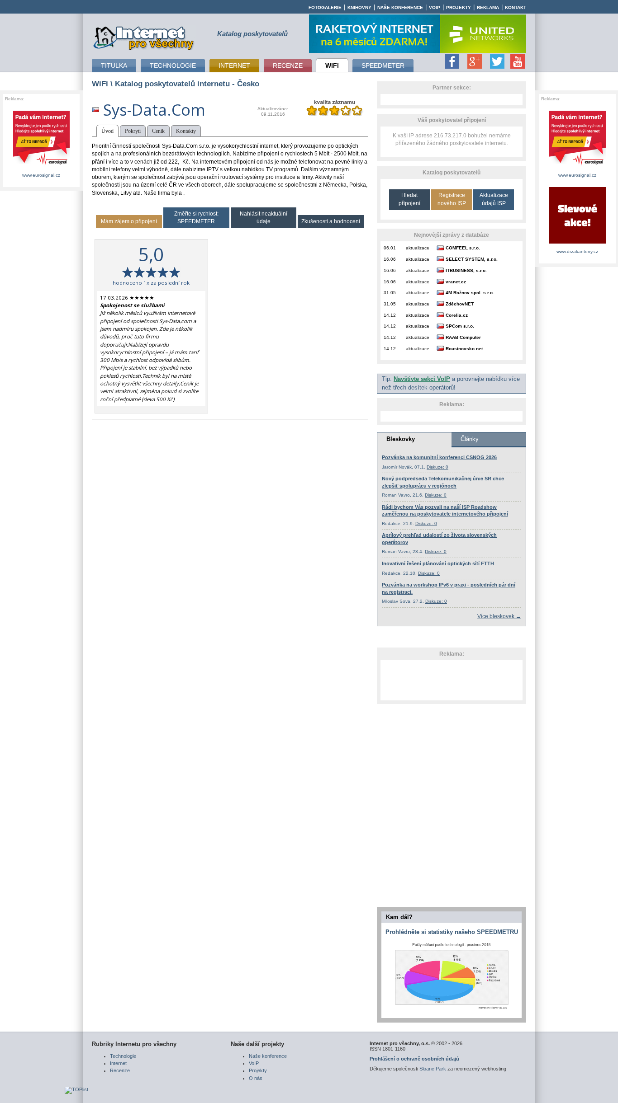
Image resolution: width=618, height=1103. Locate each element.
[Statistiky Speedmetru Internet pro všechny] (451, 1009)
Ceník (158, 131)
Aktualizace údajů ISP (494, 199)
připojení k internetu (144, 36)
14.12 (390, 315)
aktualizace (417, 247)
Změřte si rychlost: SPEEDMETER (196, 217)
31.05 (390, 292)
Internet (118, 1063)
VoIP (434, 7)
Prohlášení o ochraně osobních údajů (414, 1058)
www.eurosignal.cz (41, 175)
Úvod (107, 131)
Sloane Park (432, 1068)
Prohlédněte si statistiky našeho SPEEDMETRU (451, 932)
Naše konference (400, 7)
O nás (255, 1078)
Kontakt (515, 7)
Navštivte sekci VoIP (422, 379)
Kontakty (186, 131)
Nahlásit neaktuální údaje (263, 217)
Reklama (488, 7)
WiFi (100, 83)
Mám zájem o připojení (129, 221)
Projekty (458, 7)
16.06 (390, 259)
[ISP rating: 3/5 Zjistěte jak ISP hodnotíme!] (334, 114)
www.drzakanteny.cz (577, 251)
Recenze (120, 1070)
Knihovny (359, 7)
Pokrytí (133, 131)
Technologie (123, 1056)
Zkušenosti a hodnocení (330, 221)
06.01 (390, 247)
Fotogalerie (325, 7)
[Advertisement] (451, 680)
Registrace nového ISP (451, 199)
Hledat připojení (409, 199)
